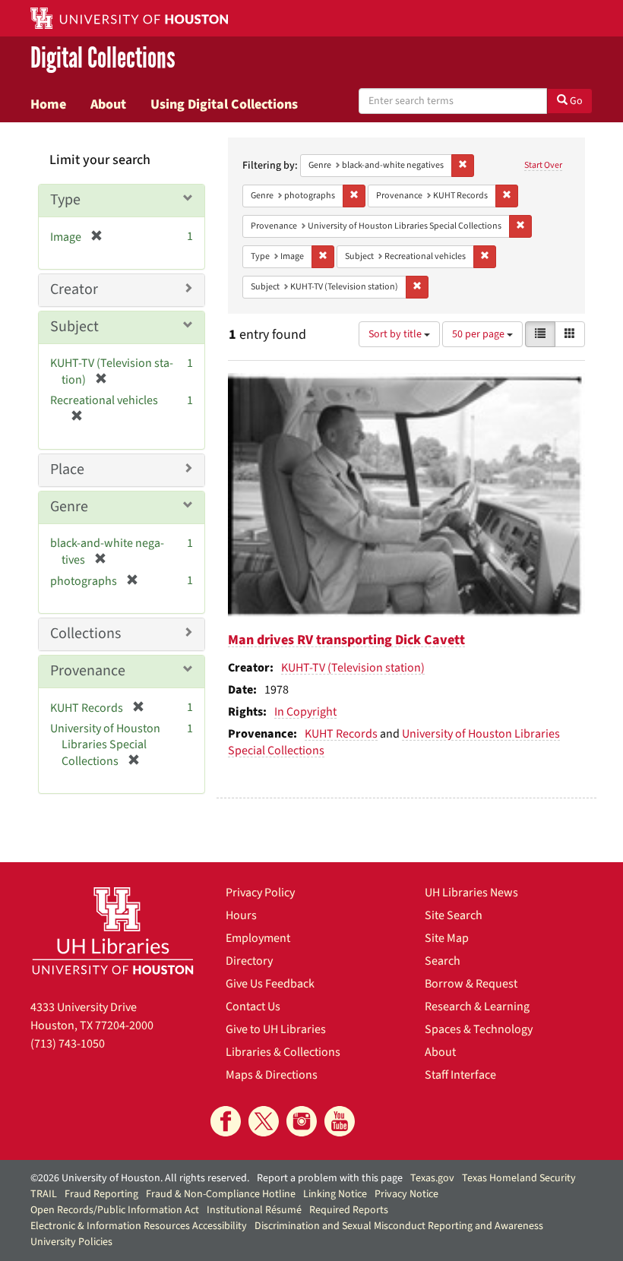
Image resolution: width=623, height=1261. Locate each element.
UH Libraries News (471, 892)
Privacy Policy (260, 892)
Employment (258, 938)
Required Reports (348, 1210)
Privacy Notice (406, 1194)
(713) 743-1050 (67, 1043)
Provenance (87, 670)
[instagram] (301, 1121)
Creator (74, 289)
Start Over (543, 165)
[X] (263, 1121)
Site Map (447, 938)
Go (575, 101)
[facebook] (225, 1121)
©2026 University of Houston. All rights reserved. (139, 1178)
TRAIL (43, 1194)
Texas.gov (432, 1178)
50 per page (479, 334)
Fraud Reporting (101, 1194)
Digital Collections (103, 58)
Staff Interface (460, 1075)
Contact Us (253, 1006)
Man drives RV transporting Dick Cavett (346, 639)
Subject (74, 326)
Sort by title (396, 334)
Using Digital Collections (224, 104)
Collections (85, 633)
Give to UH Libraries (276, 1029)
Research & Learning (477, 1006)
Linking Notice (335, 1194)
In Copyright (305, 711)
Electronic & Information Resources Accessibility (138, 1226)
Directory (249, 961)
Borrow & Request (471, 983)
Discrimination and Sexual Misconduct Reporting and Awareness (399, 1226)
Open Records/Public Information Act (114, 1210)
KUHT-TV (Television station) (353, 667)
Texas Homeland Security (519, 1178)
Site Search (453, 915)
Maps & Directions (272, 1075)
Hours (241, 915)
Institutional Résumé (254, 1210)
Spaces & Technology (479, 1029)
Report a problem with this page (330, 1178)
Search (442, 961)
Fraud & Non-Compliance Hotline (221, 1194)
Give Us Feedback (270, 983)
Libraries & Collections (283, 1052)
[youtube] (339, 1121)
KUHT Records (341, 733)
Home (48, 104)
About (108, 104)
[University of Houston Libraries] (112, 930)
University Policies (71, 1242)
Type (65, 199)
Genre (69, 506)
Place (67, 469)
